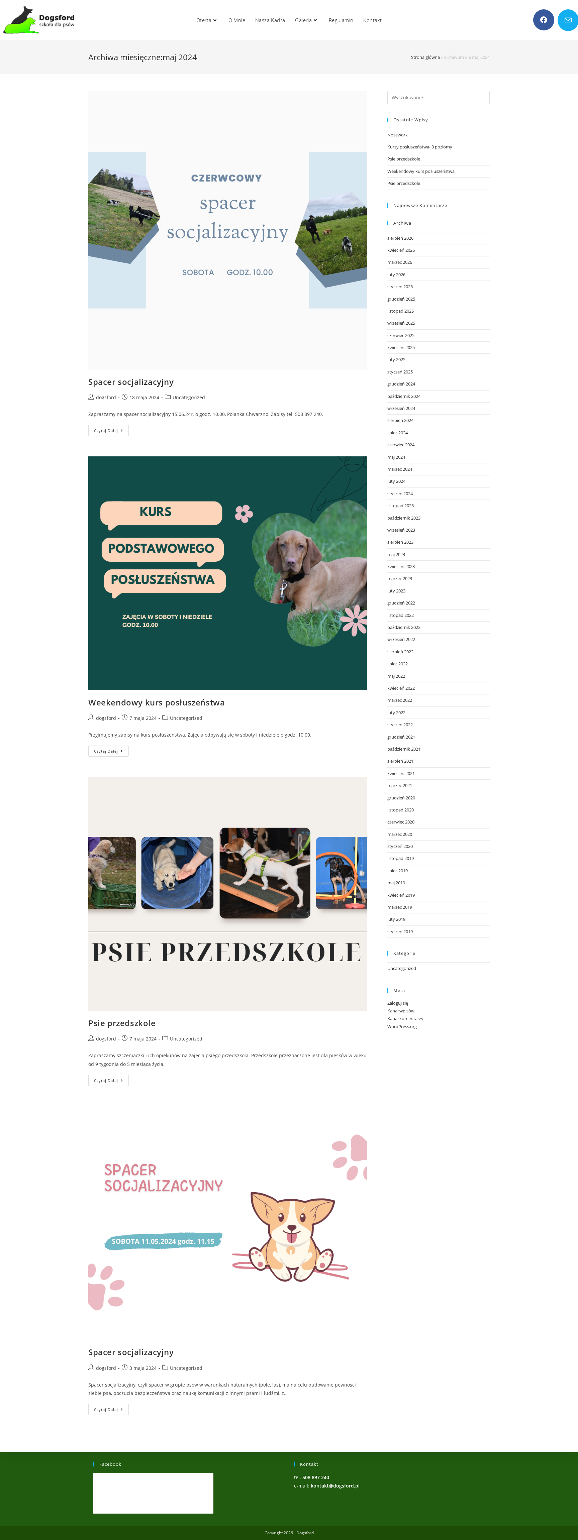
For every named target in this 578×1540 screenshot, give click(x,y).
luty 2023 (396, 591)
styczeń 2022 (400, 725)
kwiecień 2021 (401, 773)
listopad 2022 (400, 615)
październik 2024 (403, 396)
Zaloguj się (397, 1003)
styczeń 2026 (400, 287)
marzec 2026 (399, 262)
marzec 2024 (399, 469)
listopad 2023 (400, 506)
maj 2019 (396, 883)
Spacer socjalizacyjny (131, 381)
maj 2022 (396, 676)
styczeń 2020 (400, 846)
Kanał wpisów (400, 1011)
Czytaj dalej (111, 431)
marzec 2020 (399, 834)
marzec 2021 (399, 785)
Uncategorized (189, 397)
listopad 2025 (400, 311)
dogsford (106, 397)
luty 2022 (396, 712)
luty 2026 (396, 274)
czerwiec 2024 (400, 445)
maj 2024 (396, 457)
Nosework (397, 135)
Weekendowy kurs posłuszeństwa (156, 702)
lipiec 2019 (397, 871)
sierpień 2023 (400, 542)
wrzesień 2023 (401, 530)
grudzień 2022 (401, 603)
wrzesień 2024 (401, 408)
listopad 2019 (400, 858)
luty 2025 (396, 359)
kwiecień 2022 (401, 688)
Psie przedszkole (122, 1022)
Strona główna (425, 57)
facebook (110, 1464)
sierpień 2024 (400, 420)
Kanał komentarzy (405, 1018)
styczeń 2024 (400, 493)
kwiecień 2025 (401, 347)
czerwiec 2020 (400, 822)
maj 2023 (396, 554)
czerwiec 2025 (400, 335)
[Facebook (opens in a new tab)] (543, 19)
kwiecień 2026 (401, 250)
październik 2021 (403, 749)
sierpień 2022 (400, 652)
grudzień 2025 (401, 299)
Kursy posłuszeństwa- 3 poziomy (419, 147)
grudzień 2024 (401, 384)
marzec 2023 (399, 578)
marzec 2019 (399, 907)
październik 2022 (403, 627)
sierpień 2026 (400, 238)
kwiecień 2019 (401, 895)
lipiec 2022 (397, 664)
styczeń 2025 (400, 372)
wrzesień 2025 (401, 323)
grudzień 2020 (401, 798)
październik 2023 (403, 518)
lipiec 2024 (397, 433)
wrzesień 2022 (401, 639)
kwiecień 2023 (401, 566)
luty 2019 (396, 919)
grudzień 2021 (401, 737)
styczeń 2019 (400, 931)
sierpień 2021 (400, 761)
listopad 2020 (400, 810)
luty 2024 (396, 481)
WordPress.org (402, 1026)
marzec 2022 (399, 700)
